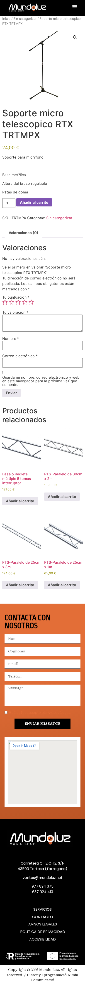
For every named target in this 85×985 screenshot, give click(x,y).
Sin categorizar (24, 19)
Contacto (42, 917)
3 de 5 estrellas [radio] (18, 302)
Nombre (10, 338)
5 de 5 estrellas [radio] (31, 302)
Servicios (42, 909)
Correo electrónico (20, 356)
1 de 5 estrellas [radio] (5, 302)
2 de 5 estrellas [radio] (11, 302)
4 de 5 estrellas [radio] (24, 302)
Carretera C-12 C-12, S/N (42, 863)
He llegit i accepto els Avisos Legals (40, 713)
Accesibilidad (42, 939)
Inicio (6, 19)
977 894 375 (42, 886)
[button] (74, 6)
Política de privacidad (42, 932)
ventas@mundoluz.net (43, 877)
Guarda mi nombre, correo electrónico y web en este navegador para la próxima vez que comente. (41, 380)
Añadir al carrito (34, 202)
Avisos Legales (42, 924)
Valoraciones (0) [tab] (23, 232)
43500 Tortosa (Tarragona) (42, 868)
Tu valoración (15, 312)
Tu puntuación (15, 297)
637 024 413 (42, 891)
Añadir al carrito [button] (20, 501)
